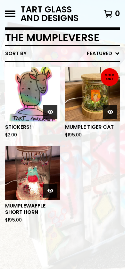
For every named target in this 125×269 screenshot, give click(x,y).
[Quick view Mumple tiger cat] (110, 112)
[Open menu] (10, 14)
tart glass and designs (50, 13)
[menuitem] (62, 53)
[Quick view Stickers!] (50, 112)
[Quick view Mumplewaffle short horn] (50, 191)
